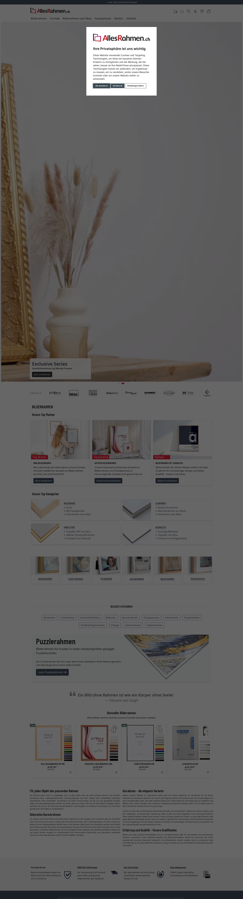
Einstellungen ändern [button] (135, 86)
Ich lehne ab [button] (117, 86)
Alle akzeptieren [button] (101, 86)
